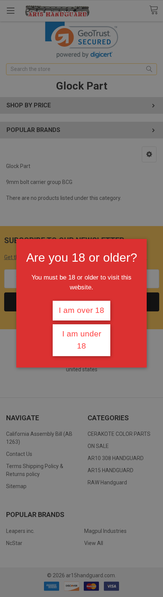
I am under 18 (81, 339)
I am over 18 (81, 310)
